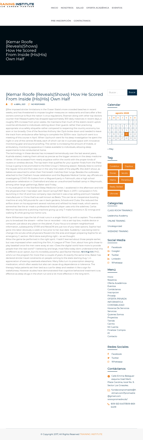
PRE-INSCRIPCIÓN (61, 20)
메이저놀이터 (87, 251)
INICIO (54, 7)
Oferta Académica (117, 283)
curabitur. (115, 166)
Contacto (112, 336)
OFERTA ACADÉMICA (97, 7)
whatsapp (116, 262)
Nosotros (112, 280)
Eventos (112, 286)
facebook (116, 247)
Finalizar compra (117, 330)
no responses (38, 104)
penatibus (126, 180)
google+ (115, 251)
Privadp (112, 295)
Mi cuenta (113, 327)
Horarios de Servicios (118, 308)
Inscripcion (113, 292)
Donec (113, 173)
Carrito (111, 323)
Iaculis (124, 173)
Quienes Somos (116, 314)
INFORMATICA (115, 302)
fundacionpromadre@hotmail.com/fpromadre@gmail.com (122, 392)
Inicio (110, 277)
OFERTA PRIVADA (117, 298)
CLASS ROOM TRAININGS (120, 210)
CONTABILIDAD (116, 305)
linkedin (116, 258)
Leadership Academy (118, 215)
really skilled (116, 187)
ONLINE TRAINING (116, 221)
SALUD (80, 7)
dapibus (129, 166)
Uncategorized (115, 226)
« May (110, 149)
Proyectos (113, 317)
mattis (113, 180)
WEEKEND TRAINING (118, 231)
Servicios (112, 311)
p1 (109, 333)
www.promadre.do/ (117, 399)
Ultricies (114, 193)
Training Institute (91, 434)
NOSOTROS (67, 7)
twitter (115, 255)
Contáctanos (114, 289)
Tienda (111, 320)
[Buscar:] (117, 92)
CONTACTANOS (82, 20)
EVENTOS (117, 7)
